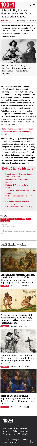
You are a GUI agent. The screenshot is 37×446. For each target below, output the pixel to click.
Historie (5, 286)
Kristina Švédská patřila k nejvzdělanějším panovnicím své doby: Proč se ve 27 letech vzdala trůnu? (17, 400)
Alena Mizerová (16, 407)
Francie (10, 219)
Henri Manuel (28, 231)
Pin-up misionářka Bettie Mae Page (19, 207)
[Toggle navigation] (34, 5)
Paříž (3, 219)
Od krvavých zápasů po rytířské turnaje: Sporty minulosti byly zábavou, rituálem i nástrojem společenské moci (17, 319)
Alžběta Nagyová (22, 21)
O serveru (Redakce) (18, 434)
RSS (16, 428)
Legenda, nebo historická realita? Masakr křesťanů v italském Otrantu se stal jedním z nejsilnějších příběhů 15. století (17, 279)
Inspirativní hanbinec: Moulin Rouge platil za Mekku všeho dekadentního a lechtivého (16, 131)
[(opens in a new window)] (31, 435)
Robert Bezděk (15, 286)
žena (28, 219)
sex (23, 219)
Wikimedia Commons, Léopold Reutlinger (12, 231)
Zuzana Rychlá (15, 366)
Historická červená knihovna (8, 226)
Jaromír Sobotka (16, 326)
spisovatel (5, 221)
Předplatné (7, 428)
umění (17, 219)
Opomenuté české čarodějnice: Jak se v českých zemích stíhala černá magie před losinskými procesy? (17, 359)
